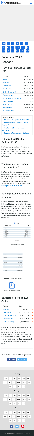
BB (17, 43)
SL (28, 47)
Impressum (28, 433)
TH (17, 51)
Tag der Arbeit (7, 89)
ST (8, 51)
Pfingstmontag (8, 95)
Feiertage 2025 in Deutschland (11, 186)
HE (4, 47)
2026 (27, 51)
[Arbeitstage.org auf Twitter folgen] (17, 427)
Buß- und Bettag (8, 104)
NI (12, 47)
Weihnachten (7, 108)
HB (22, 43)
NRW (17, 47)
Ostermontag (7, 86)
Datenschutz (19, 433)
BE (13, 43)
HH (26, 43)
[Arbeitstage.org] (11, 5)
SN (4, 51)
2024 (22, 51)
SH (13, 51)
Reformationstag (8, 101)
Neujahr (5, 79)
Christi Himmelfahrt (9, 92)
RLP (23, 47)
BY (8, 43)
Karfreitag (6, 82)
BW (4, 43)
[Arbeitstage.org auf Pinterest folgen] (22, 427)
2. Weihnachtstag (9, 111)
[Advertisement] (17, 24)
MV (8, 47)
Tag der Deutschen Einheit (12, 98)
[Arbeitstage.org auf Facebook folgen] (11, 427)
